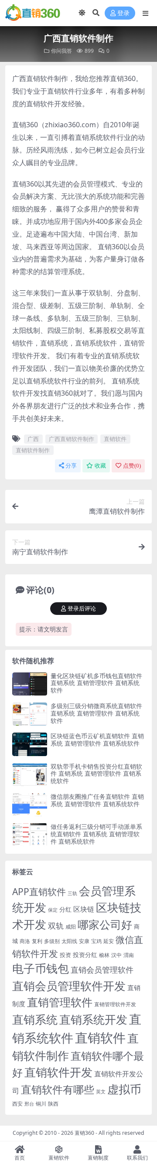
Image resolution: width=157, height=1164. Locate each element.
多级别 (52, 940)
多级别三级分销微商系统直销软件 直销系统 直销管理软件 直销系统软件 (96, 713)
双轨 (56, 925)
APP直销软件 (39, 892)
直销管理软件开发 (115, 1004)
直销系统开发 (93, 1019)
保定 (53, 910)
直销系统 (35, 1019)
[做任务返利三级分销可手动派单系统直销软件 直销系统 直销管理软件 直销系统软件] (29, 834)
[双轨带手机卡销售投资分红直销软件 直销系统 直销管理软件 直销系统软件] (29, 774)
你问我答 (61, 50)
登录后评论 (82, 608)
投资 (65, 955)
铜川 (41, 1103)
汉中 (116, 955)
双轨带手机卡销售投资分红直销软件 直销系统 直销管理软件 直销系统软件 (96, 773)
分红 (65, 909)
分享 (71, 465)
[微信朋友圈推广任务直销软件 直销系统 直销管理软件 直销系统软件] (29, 804)
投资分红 (85, 954)
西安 (17, 1103)
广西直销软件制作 (71, 439)
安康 (84, 940)
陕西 (53, 1103)
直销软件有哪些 (57, 1089)
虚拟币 (124, 1089)
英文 (101, 1091)
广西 (33, 439)
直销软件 (115, 439)
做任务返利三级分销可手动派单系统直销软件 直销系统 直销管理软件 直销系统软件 (96, 833)
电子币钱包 (40, 968)
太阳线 (69, 941)
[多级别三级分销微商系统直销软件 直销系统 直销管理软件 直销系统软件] (29, 714)
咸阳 (70, 926)
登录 (123, 13)
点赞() (132, 465)
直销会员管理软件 (102, 969)
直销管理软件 (59, 1002)
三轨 (72, 893)
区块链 (83, 909)
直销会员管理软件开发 (69, 985)
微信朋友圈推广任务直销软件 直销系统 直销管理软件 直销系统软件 (97, 800)
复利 (37, 941)
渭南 (128, 955)
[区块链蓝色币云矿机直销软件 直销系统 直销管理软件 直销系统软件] (29, 744)
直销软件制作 (33, 450)
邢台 (29, 1104)
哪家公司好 (105, 924)
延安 (108, 941)
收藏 (100, 465)
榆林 (104, 954)
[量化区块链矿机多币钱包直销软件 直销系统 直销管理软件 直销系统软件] (29, 684)
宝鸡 (96, 941)
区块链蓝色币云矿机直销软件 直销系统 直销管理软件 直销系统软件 (97, 739)
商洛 (25, 941)
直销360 (84, 1133)
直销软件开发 (58, 1072)
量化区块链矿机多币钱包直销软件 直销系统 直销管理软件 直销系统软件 (96, 683)
